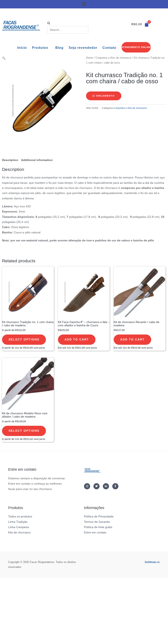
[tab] (10, 160)
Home (89, 57)
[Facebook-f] (115, 486)
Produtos (40, 47)
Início (22, 47)
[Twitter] (96, 486)
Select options (24, 339)
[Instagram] (87, 486)
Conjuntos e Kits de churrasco (113, 57)
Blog (59, 47)
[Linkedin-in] (106, 486)
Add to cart (77, 339)
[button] (84, 4)
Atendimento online (136, 47)
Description (10, 160)
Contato (109, 47)
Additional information (37, 160)
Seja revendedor (83, 47)
